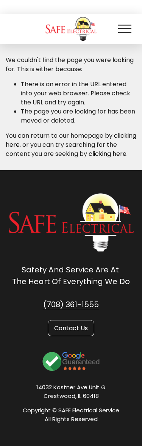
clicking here (107, 153)
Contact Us (71, 328)
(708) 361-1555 (71, 304)
